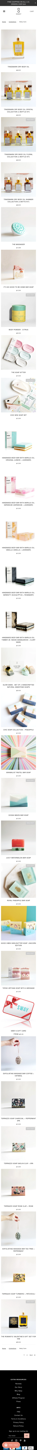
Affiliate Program (18, 1398)
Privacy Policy (18, 1422)
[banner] (18, 11)
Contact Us (18, 1415)
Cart (32, 11)
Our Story (18, 1387)
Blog (18, 1394)
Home (4, 22)
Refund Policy (18, 1426)
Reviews (18, 1384)
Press (18, 1401)
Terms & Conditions (18, 1419)
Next (31, 1355)
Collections (12, 22)
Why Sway (18, 1391)
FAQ (18, 1412)
